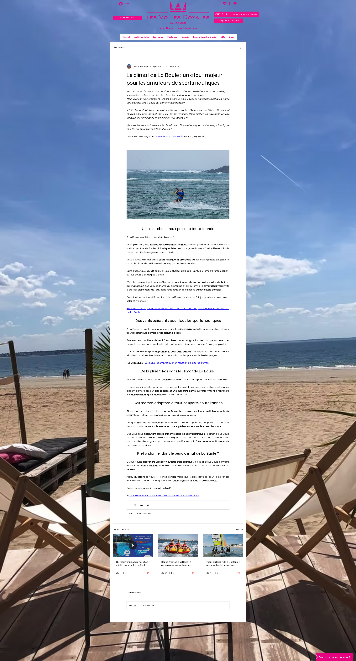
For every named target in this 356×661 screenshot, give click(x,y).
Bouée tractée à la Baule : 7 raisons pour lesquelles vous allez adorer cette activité (176, 563)
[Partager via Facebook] (128, 505)
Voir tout (239, 529)
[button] (239, 47)
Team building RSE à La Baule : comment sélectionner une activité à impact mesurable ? (223, 563)
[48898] (224, 3)
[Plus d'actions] (227, 66)
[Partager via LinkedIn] (141, 505)
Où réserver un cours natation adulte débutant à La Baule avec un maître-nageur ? (132, 563)
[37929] (235, 3)
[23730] (229, 3)
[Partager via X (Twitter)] (134, 505)
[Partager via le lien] (148, 505)
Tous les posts (119, 47)
